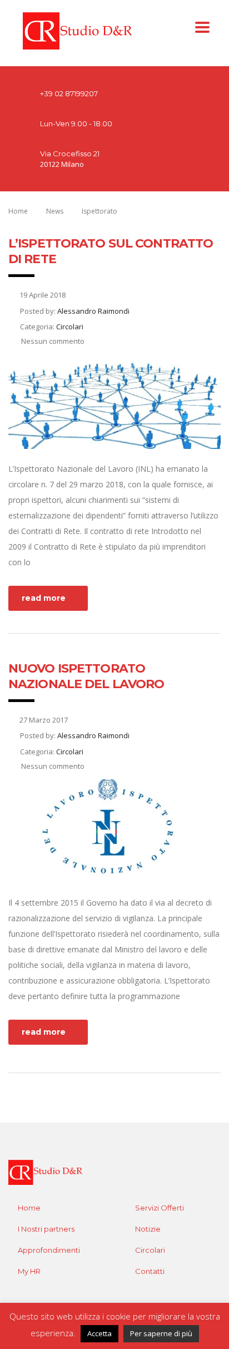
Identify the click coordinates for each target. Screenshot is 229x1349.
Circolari (150, 1250)
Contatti (150, 1271)
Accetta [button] (99, 1333)
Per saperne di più (161, 1333)
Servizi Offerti (159, 1207)
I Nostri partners (46, 1228)
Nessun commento (51, 341)
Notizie (148, 1228)
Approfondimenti (49, 1250)
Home (18, 211)
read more (44, 598)
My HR (29, 1271)
